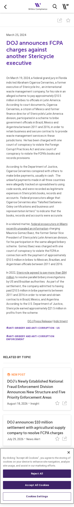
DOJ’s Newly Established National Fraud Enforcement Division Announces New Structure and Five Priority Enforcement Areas (36, 389)
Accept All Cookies (37, 485)
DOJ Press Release (40, 321)
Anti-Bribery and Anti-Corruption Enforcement (30, 338)
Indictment (61, 321)
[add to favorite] (68, 20)
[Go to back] (5, 6)
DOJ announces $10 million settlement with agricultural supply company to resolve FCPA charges (36, 427)
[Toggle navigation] (66, 6)
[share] (60, 20)
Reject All (37, 473)
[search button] (55, 6)
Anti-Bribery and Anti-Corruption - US (34, 328)
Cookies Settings (37, 496)
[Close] (68, 452)
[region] (37, 476)
